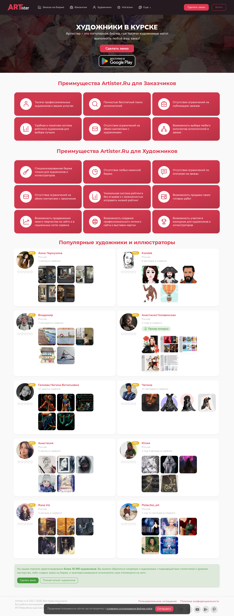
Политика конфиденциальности (199, 601)
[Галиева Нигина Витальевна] (25, 391)
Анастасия (45, 443)
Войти (218, 7)
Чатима (147, 385)
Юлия (146, 443)
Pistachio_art (150, 505)
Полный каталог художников (59, 580)
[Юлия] (128, 450)
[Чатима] (128, 391)
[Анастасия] (25, 450)
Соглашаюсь (164, 609)
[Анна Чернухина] (25, 260)
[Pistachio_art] (128, 512)
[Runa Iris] (25, 512)
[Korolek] (128, 260)
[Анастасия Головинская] (128, 322)
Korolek (147, 253)
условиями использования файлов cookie (129, 608)
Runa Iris (44, 505)
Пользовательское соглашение (157, 601)
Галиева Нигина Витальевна (58, 385)
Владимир (45, 315)
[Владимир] (25, 322)
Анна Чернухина (50, 253)
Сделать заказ (196, 7)
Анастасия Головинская (159, 315)
